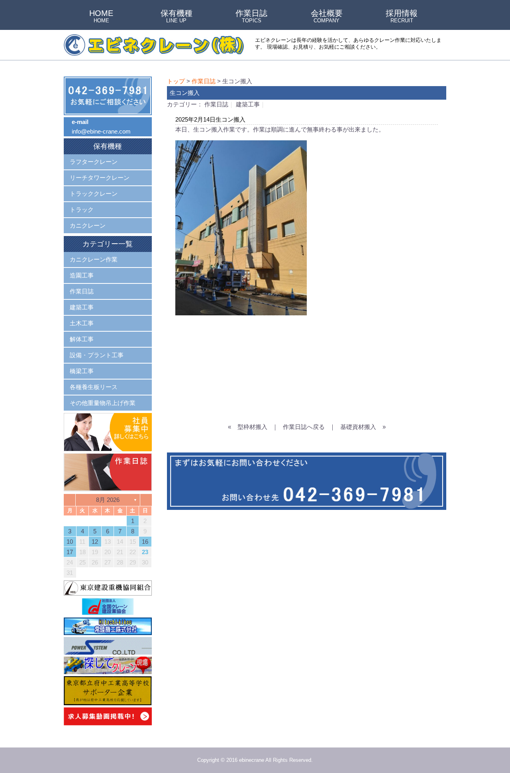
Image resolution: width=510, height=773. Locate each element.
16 (145, 541)
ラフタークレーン (94, 161)
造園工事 (82, 275)
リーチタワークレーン (99, 177)
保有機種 (176, 17)
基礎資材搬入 (358, 426)
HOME (101, 17)
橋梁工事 (82, 371)
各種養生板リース (94, 387)
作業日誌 (251, 17)
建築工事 (248, 104)
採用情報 (402, 17)
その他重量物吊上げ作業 (102, 402)
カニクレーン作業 (94, 259)
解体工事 (82, 339)
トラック (82, 209)
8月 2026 (108, 499)
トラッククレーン (94, 193)
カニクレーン (88, 225)
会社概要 (327, 17)
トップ (176, 81)
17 (70, 552)
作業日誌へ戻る (304, 426)
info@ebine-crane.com (101, 131)
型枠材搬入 (252, 426)
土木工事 (82, 323)
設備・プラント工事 (97, 355)
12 (95, 541)
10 (70, 541)
